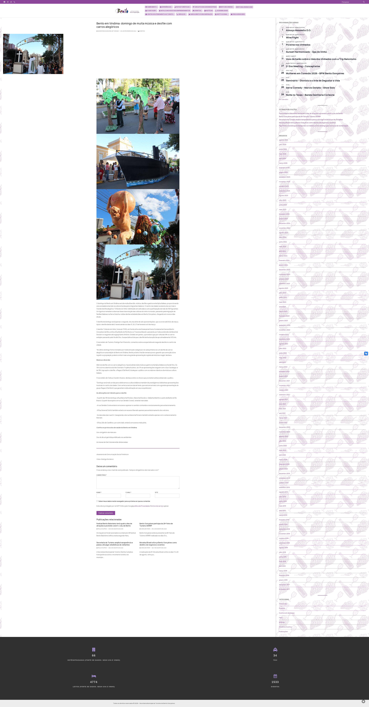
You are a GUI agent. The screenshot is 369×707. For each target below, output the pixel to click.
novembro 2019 (284, 478)
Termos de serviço (157, 506)
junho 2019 (283, 501)
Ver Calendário (283, 99)
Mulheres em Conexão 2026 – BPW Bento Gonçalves (315, 73)
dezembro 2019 (284, 473)
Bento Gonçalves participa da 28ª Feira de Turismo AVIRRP (156, 524)
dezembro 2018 (284, 529)
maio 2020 (282, 450)
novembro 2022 (284, 330)
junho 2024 (283, 242)
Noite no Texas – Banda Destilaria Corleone (310, 94)
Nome (98, 492)
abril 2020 (282, 455)
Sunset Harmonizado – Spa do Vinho (306, 51)
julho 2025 (282, 200)
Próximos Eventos (285, 627)
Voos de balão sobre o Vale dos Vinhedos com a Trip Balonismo (321, 59)
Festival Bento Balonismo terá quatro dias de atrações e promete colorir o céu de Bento (114, 524)
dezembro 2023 (284, 270)
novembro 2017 (284, 589)
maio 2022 (282, 358)
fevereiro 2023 (284, 316)
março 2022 (283, 367)
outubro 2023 (284, 279)
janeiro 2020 (283, 469)
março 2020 (283, 460)
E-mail (128, 492)
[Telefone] (14, 1)
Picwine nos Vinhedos (298, 44)
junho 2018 (282, 557)
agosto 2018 (283, 548)
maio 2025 (282, 209)
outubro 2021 (283, 390)
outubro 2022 (284, 334)
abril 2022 (282, 362)
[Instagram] (7, 1)
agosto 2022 (283, 344)
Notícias (282, 622)
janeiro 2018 (283, 580)
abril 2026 (282, 158)
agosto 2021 (283, 399)
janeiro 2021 (283, 423)
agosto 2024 (283, 233)
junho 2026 (283, 149)
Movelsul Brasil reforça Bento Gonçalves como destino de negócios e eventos (158, 543)
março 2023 (283, 311)
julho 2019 (282, 497)
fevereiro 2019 (284, 520)
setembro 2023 (284, 284)
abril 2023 (282, 307)
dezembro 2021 (284, 381)
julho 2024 (282, 237)
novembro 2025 (284, 182)
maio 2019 (282, 506)
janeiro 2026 (283, 172)
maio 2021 (282, 409)
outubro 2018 (283, 538)
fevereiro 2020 (284, 464)
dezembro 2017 (284, 585)
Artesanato (283, 604)
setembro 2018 (284, 543)
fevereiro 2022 (284, 371)
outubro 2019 (283, 483)
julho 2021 (282, 404)
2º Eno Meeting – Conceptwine (303, 66)
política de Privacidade (141, 506)
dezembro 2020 (284, 427)
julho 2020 (282, 441)
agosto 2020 (283, 436)
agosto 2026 (283, 140)
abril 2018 (282, 566)
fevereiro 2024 (284, 260)
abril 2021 (282, 413)
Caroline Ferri (145, 529)
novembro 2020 (284, 432)
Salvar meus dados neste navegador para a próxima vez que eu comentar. (124, 501)
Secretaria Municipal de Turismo (108, 31)
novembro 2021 (284, 385)
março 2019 (283, 515)
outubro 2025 (284, 186)
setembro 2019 (284, 487)
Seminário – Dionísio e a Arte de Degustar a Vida (313, 80)
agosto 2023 (283, 288)
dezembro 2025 (284, 177)
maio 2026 (282, 154)
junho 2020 (283, 446)
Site (156, 492)
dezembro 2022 (284, 325)
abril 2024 (282, 251)
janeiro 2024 (283, 265)
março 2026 (283, 163)
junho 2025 (283, 205)
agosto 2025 (283, 195)
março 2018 (283, 571)
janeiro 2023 (283, 321)
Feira (281, 618)
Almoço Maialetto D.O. (298, 30)
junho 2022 (283, 353)
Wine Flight (292, 37)
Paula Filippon (102, 529)
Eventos (142, 31)
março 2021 (283, 418)
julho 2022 (282, 348)
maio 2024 (282, 246)
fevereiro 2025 (284, 214)
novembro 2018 (284, 534)
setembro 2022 (284, 339)
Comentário (101, 475)
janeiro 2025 (283, 219)
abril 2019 (282, 510)
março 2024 (283, 256)
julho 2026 (282, 145)
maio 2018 (282, 561)
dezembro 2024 (284, 223)
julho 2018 (282, 552)
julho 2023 (282, 293)
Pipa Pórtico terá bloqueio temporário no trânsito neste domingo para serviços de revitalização (313, 126)
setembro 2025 (284, 191)
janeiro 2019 (283, 524)
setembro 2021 (284, 395)
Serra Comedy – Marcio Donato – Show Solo (310, 87)
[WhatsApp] (11, 1)
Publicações (283, 631)
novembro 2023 (284, 274)
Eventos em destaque (287, 613)
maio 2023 (282, 302)
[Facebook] (4, 1)
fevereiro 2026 (284, 168)
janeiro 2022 (283, 376)
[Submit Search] (364, 2)
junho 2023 (283, 297)
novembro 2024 (284, 228)
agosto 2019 (283, 492)
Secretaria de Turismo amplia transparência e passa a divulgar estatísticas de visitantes (114, 543)
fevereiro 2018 (284, 575)
